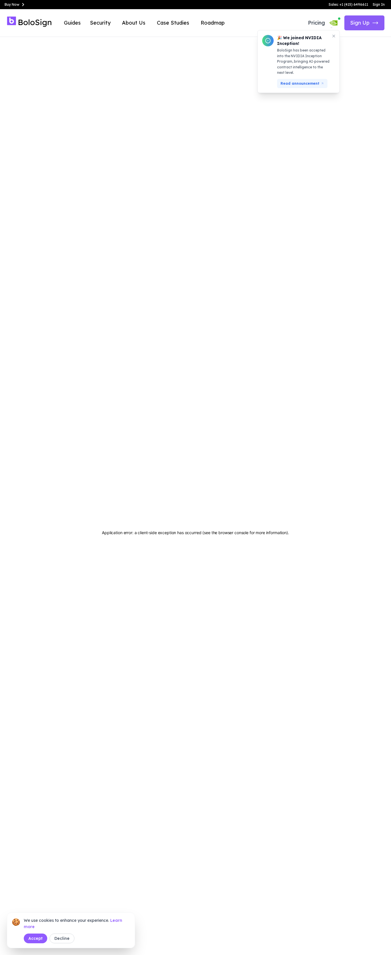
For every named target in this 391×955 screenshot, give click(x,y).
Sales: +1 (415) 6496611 (348, 4)
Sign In (379, 4)
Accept (35, 938)
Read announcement (300, 83)
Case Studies (173, 22)
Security (100, 22)
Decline (62, 938)
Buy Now (12, 4)
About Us (133, 22)
